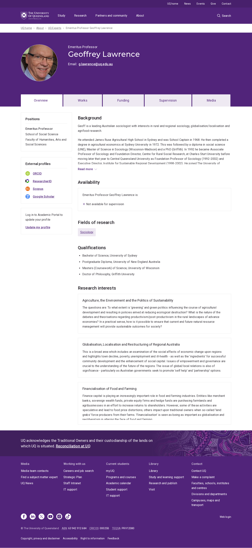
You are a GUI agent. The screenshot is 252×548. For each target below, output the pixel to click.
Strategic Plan (72, 477)
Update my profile (37, 227)
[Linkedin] (33, 516)
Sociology (86, 232)
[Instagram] (59, 516)
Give (213, 3)
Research (80, 15)
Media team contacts (35, 471)
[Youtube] (50, 516)
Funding (123, 100)
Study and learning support (166, 477)
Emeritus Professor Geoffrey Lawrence (89, 28)
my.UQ (110, 471)
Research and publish (163, 483)
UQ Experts (54, 28)
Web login (225, 516)
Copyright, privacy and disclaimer (40, 538)
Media (211, 100)
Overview (41, 100)
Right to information (93, 538)
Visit (152, 489)
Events (201, 3)
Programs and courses (121, 477)
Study (61, 15)
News (187, 3)
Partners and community (111, 15)
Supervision (168, 100)
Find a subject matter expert (39, 477)
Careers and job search (78, 471)
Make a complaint (203, 477)
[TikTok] (68, 516)
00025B (104, 528)
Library (153, 471)
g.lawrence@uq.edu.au (96, 64)
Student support (116, 489)
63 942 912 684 (77, 528)
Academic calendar (118, 483)
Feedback (113, 538)
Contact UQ (198, 471)
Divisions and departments (209, 494)
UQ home (172, 3)
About (140, 15)
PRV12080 (128, 528)
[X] (41, 516)
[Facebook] (24, 516)
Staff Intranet (72, 483)
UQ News (27, 483)
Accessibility (70, 538)
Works (82, 100)
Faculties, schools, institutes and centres (210, 485)
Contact (226, 3)
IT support (70, 489)
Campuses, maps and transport (205, 503)
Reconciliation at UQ (73, 446)
